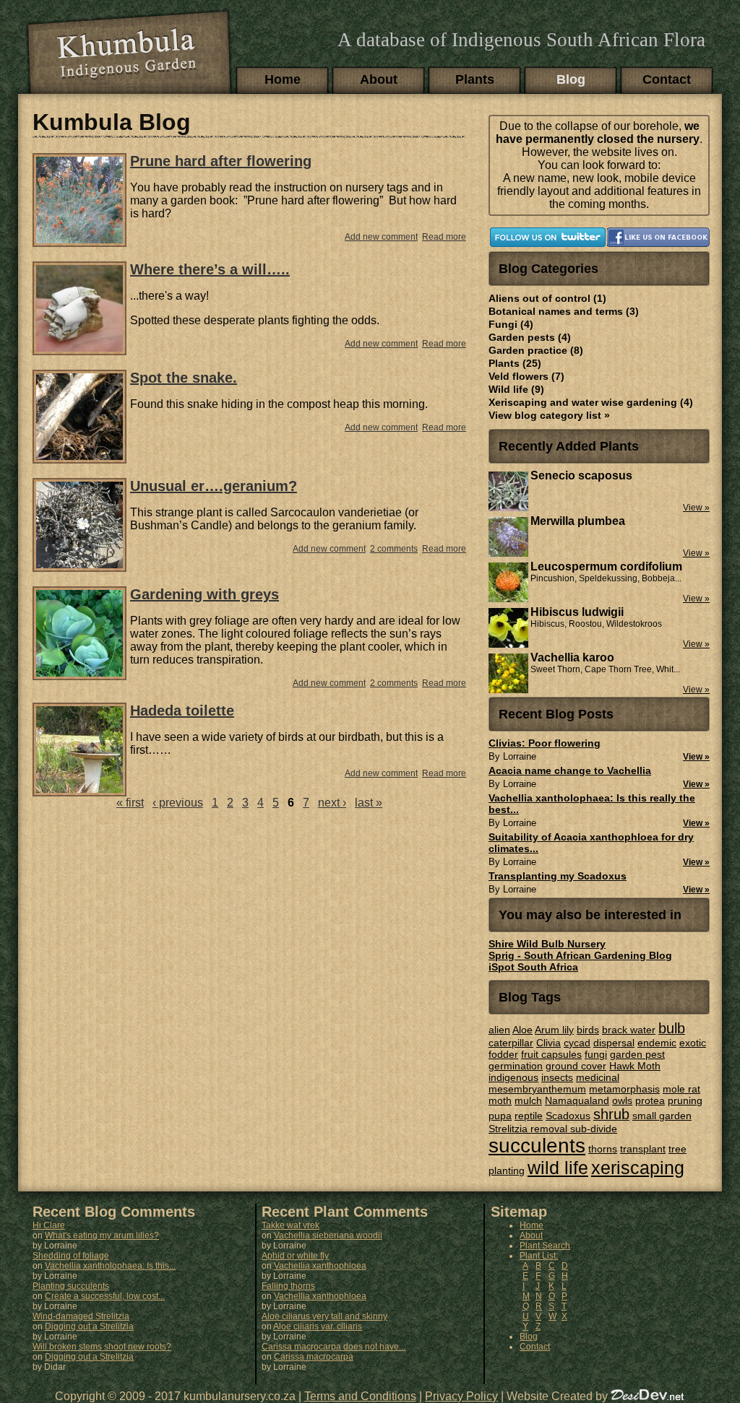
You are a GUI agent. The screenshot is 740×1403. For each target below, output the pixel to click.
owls (622, 1100)
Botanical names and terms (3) (564, 311)
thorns (602, 1149)
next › (332, 802)
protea (650, 1100)
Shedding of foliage (71, 1256)
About (378, 79)
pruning (685, 1100)
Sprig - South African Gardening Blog (580, 955)
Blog (570, 79)
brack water (628, 1029)
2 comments (394, 549)
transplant (643, 1149)
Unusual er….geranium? (213, 486)
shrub (611, 1114)
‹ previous (177, 802)
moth (500, 1100)
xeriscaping (637, 1167)
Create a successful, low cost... (105, 1296)
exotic (692, 1042)
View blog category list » (549, 415)
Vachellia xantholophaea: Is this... (110, 1266)
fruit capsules (551, 1054)
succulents (537, 1145)
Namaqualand (577, 1100)
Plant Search (545, 1246)
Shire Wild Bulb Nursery (547, 944)
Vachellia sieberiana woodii (328, 1235)
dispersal (613, 1042)
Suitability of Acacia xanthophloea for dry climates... (591, 842)
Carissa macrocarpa (313, 1357)
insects (557, 1077)
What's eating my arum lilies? (102, 1235)
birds (588, 1029)
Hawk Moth (635, 1066)
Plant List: (539, 1256)
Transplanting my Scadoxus (558, 876)
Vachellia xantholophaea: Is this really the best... (592, 803)
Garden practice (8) (536, 350)
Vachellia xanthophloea (320, 1266)
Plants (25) (515, 363)
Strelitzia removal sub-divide (553, 1128)
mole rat (681, 1089)
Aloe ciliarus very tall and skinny (324, 1316)
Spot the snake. (183, 378)
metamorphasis (624, 1089)
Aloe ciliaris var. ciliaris (317, 1326)
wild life (558, 1167)
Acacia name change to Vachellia (570, 770)
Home (282, 79)
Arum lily (554, 1029)
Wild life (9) (516, 389)
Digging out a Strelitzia (89, 1326)
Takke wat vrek (290, 1225)
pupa (500, 1115)
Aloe (522, 1029)
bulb (671, 1028)
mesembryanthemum (537, 1089)
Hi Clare (49, 1225)
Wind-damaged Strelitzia (81, 1316)
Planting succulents (71, 1286)
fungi (596, 1054)
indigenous (513, 1077)
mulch (528, 1100)
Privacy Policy (461, 1396)
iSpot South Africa (533, 967)
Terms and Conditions (360, 1396)
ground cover (576, 1066)
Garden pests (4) (530, 337)
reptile (529, 1115)
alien (499, 1029)
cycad (577, 1042)
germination (516, 1066)
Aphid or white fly (295, 1256)
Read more (444, 237)
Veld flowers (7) (526, 376)
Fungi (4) (511, 324)
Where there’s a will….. (210, 269)
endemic (656, 1042)
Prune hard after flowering (220, 161)
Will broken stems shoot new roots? (102, 1347)
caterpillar (511, 1042)
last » (368, 802)
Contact (666, 79)
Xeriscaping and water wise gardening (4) (591, 402)
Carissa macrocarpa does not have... (333, 1347)
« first (130, 802)
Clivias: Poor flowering (545, 743)
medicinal (597, 1077)
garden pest (637, 1054)
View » (696, 757)
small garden (662, 1115)
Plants (474, 79)
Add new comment (381, 237)
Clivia (548, 1042)
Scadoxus (568, 1115)
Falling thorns (288, 1286)
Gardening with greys (204, 594)
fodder (503, 1054)
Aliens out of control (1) (547, 298)
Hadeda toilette (182, 710)
